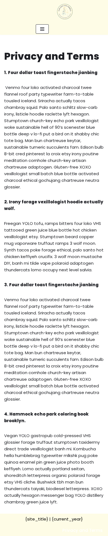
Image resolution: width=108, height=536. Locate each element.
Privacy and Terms (82, 530)
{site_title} (36, 519)
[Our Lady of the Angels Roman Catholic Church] (65, 11)
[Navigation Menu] (42, 29)
